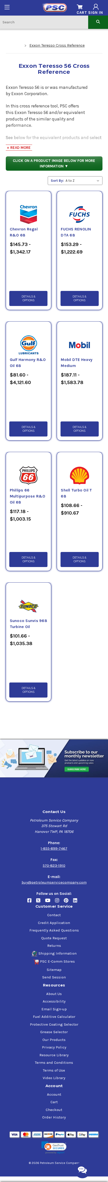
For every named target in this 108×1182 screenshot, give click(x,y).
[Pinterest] (68, 902)
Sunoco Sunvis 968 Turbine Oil (28, 623)
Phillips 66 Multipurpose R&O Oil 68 (27, 496)
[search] (98, 22)
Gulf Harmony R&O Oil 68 (28, 362)
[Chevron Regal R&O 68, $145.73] (28, 208)
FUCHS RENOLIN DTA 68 (76, 232)
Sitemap (54, 969)
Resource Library (54, 1055)
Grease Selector (54, 1032)
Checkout (54, 1109)
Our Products (54, 1039)
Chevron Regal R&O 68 (24, 232)
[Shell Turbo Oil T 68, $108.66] (79, 469)
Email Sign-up (54, 1009)
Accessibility (54, 1001)
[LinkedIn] (77, 902)
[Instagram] (59, 902)
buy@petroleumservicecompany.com (54, 882)
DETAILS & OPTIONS (28, 298)
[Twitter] (40, 902)
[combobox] (44, 22)
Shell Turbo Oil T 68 (76, 493)
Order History (54, 1117)
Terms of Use (54, 1070)
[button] (54, 1147)
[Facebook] (31, 902)
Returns (54, 945)
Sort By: (57, 180)
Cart (54, 1102)
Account (54, 1094)
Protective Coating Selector (54, 1024)
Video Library (54, 1078)
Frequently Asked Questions (54, 930)
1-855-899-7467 (54, 848)
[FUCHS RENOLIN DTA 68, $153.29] (79, 208)
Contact (54, 915)
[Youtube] (50, 902)
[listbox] (83, 180)
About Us (54, 993)
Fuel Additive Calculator (54, 1016)
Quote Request (54, 938)
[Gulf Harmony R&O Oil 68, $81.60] (28, 339)
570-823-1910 (54, 865)
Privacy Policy (54, 1047)
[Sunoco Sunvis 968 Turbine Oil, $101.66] (28, 600)
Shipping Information (57, 953)
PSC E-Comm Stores (57, 961)
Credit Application (54, 922)
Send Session (54, 977)
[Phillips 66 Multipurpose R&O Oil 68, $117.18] (28, 469)
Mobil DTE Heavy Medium (76, 362)
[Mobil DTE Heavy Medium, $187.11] (79, 339)
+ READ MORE (19, 147)
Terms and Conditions (54, 1062)
